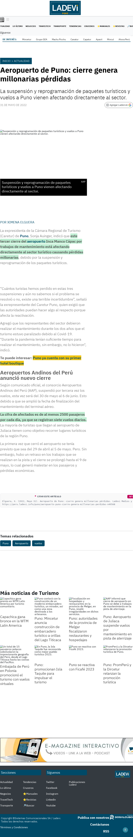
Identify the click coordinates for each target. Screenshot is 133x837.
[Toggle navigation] (7, 19)
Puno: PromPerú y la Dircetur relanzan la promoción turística (117, 673)
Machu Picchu (59, 39)
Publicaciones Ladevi (77, 783)
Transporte (60, 26)
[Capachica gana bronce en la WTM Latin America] (15, 605)
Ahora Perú (124, 39)
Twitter (50, 782)
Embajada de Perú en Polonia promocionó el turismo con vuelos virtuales (15, 675)
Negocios (31, 26)
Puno (24, 235)
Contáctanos (99, 824)
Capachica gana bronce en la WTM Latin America (14, 621)
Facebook (51, 787)
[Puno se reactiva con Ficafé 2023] (83, 653)
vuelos (38, 543)
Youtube (51, 805)
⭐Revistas (118, 26)
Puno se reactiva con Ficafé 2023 (82, 666)
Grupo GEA (41, 39)
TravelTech (45, 26)
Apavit (99, 39)
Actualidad (22, 61)
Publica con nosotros (93, 817)
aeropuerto (36, 241)
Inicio (6, 61)
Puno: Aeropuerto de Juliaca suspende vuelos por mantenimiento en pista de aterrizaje (117, 627)
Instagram (52, 793)
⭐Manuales (103, 26)
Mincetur (26, 39)
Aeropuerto (21, 543)
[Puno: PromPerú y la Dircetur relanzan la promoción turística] (118, 653)
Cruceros (89, 26)
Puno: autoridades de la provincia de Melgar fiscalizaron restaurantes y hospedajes (83, 629)
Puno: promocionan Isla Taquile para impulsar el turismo (48, 673)
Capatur (87, 39)
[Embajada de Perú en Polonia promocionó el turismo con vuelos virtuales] (15, 654)
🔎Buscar (28, 805)
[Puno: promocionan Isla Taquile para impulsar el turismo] (49, 653)
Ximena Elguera (20, 222)
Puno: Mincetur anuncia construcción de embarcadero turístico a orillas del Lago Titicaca (48, 629)
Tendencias (75, 26)
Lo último (18, 26)
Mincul (110, 39)
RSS (106, 831)
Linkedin (51, 799)
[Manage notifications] (125, 829)
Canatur (75, 39)
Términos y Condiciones (14, 827)
